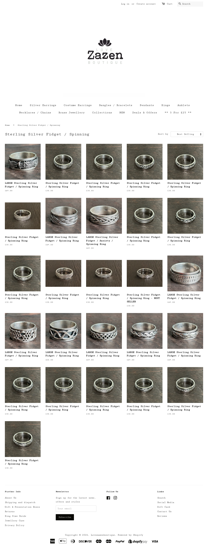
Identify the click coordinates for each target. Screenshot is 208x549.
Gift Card (163, 507)
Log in (125, 4)
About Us (10, 498)
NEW (122, 112)
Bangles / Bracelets (115, 105)
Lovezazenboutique (103, 535)
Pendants (147, 105)
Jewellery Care (14, 520)
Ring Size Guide (15, 516)
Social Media (165, 502)
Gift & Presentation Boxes (22, 507)
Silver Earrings (43, 105)
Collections (102, 112)
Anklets (183, 105)
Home (18, 105)
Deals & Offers (144, 112)
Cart (170, 4)
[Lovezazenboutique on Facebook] (108, 498)
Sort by (163, 134)
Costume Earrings (78, 105)
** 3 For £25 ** (177, 112)
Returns (10, 511)
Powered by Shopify (130, 535)
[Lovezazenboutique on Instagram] (115, 498)
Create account (146, 4)
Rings (165, 105)
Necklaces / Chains (35, 112)
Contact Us (164, 511)
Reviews (162, 516)
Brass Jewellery (71, 112)
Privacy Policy (14, 525)
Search (161, 498)
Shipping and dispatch (20, 502)
